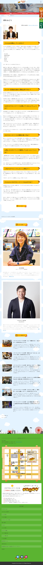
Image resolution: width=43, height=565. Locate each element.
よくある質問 (4, 538)
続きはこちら (11, 276)
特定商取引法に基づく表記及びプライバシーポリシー (11, 546)
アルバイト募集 (4, 530)
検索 (40, 219)
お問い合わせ (4, 543)
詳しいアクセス (19, 441)
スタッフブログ (4, 417)
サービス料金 (4, 514)
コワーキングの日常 (5, 511)
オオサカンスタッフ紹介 (6, 519)
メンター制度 (4, 517)
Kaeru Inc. (21, 563)
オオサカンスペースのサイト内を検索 (8, 216)
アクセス (3, 525)
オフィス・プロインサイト (33, 25)
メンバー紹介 (21, 206)
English (3, 549)
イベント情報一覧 (21, 335)
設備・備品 (4, 522)
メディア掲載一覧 (5, 533)
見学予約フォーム (5, 541)
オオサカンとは (4, 509)
